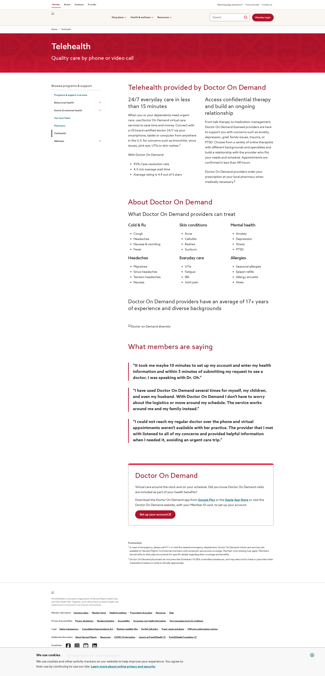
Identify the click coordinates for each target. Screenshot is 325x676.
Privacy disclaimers (84, 621)
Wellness (59, 141)
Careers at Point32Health (151, 637)
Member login (262, 17)
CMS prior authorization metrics (203, 629)
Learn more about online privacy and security (123, 666)
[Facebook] (68, 645)
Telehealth (60, 133)
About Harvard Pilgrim (86, 637)
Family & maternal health (68, 110)
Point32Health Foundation (181, 637)
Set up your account (154, 514)
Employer (79, 5)
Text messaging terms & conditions (186, 621)
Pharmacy (59, 126)
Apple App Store (236, 500)
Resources (163, 17)
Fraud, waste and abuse (173, 629)
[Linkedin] (94, 645)
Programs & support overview (70, 95)
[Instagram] (77, 645)
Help (171, 613)
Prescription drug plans (141, 613)
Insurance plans (81, 613)
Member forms (99, 613)
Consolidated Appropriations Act (97, 629)
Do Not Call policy (149, 629)
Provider (92, 5)
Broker (67, 5)
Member (56, 5)
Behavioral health (64, 103)
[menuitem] (118, 17)
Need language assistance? (230, 5)
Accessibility (124, 621)
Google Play (206, 500)
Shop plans (118, 17)
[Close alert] (310, 657)
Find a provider (252, 5)
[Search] (245, 17)
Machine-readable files (127, 629)
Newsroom (105, 637)
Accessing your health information (149, 621)
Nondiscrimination (105, 621)
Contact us (267, 5)
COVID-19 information (124, 637)
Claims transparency (69, 629)
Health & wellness (141, 17)
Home (54, 29)
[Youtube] (86, 645)
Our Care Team (62, 118)
